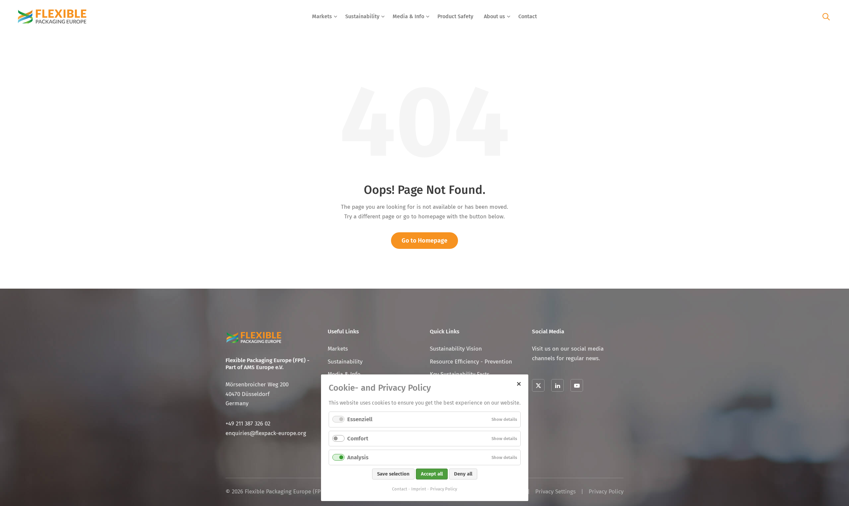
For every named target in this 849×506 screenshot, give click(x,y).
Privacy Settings (555, 491)
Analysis (357, 457)
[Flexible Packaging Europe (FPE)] (52, 16)
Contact (527, 16)
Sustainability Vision (456, 348)
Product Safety (455, 16)
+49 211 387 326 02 (248, 423)
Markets (322, 16)
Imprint (418, 488)
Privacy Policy (606, 491)
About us (494, 16)
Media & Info (408, 16)
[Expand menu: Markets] (336, 17)
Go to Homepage (424, 240)
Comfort (357, 438)
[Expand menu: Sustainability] (383, 17)
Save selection (393, 474)
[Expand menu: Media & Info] (428, 17)
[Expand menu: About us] (509, 17)
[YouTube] (576, 385)
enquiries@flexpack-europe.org (266, 433)
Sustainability (362, 16)
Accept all (432, 474)
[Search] (826, 16)
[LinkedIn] (557, 385)
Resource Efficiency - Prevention (471, 361)
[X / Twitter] (538, 385)
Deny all (463, 474)
